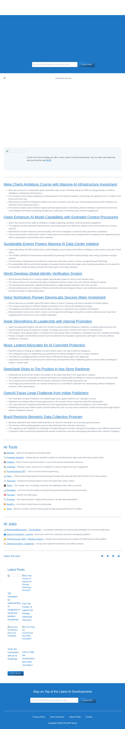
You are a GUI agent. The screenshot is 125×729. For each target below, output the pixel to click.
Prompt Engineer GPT (16, 471)
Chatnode (11, 467)
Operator (10, 453)
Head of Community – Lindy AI (20, 534)
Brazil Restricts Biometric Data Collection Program (43, 417)
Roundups (11, 490)
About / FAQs (75, 717)
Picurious (11, 499)
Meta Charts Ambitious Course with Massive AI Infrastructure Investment (60, 184)
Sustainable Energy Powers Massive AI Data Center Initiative (51, 244)
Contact (89, 717)
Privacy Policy (39, 717)
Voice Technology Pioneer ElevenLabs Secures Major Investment (55, 297)
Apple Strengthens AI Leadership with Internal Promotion (48, 321)
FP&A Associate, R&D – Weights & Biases (25, 539)
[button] (102, 556)
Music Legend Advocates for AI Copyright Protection (44, 345)
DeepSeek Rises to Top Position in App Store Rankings (47, 369)
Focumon (11, 495)
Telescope (11, 481)
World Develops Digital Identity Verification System (43, 273)
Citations (10, 462)
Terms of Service (57, 717)
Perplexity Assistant (15, 457)
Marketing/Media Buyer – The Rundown (24, 530)
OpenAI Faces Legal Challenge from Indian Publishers (46, 393)
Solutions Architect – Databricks (20, 544)
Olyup (9, 509)
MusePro (10, 504)
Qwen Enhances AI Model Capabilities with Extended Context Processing (61, 217)
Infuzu (9, 476)
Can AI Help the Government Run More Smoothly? (28, 658)
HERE (48, 160)
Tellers (9, 485)
